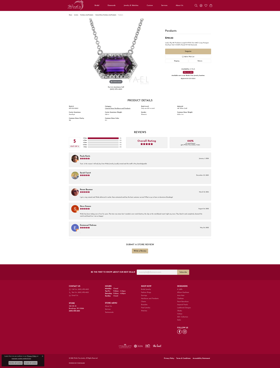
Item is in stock (188, 72)
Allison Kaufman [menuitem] (183, 292)
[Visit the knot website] (157, 346)
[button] (196, 5)
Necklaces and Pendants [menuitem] (150, 298)
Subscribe (183, 272)
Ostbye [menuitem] (179, 314)
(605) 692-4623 (116, 89)
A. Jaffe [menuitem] (179, 289)
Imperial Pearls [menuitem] (182, 305)
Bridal (97, 5)
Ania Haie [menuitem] (180, 295)
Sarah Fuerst (85, 173)
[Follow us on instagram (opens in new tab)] (184, 332)
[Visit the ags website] (125, 346)
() (120, 138)
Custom (150, 5)
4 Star (85, 140)
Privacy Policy (169, 358)
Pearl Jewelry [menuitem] (145, 308)
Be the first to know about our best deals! (113, 272)
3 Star (85, 142)
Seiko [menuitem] (179, 320)
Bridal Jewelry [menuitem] (146, 289)
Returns (200, 61)
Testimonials (109, 312)
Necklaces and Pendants (86, 15)
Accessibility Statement (201, 358)
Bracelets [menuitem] (144, 305)
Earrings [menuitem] (144, 295)
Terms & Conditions (183, 358)
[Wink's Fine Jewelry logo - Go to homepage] (75, 5)
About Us (179, 5)
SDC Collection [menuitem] (182, 317)
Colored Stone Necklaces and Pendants (105, 15)
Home (70, 15)
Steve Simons (85, 206)
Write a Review (140, 251)
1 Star (85, 147)
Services (164, 5)
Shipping (176, 61)
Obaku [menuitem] (179, 311)
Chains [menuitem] (143, 301)
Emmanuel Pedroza (88, 225)
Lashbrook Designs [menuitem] (184, 308)
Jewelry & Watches (131, 5)
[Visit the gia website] (138, 346)
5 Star (85, 138)
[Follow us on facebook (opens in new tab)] (179, 332)
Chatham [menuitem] (180, 298)
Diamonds (112, 5)
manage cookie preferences (21, 358)
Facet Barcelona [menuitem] (182, 301)
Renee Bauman (86, 190)
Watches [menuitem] (144, 311)
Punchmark (81, 363)
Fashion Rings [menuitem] (146, 292)
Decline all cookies (15, 363)
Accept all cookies (30, 363)
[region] (116, 51)
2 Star (85, 144)
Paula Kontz (85, 156)
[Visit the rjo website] (147, 346)
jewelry (76, 15)
